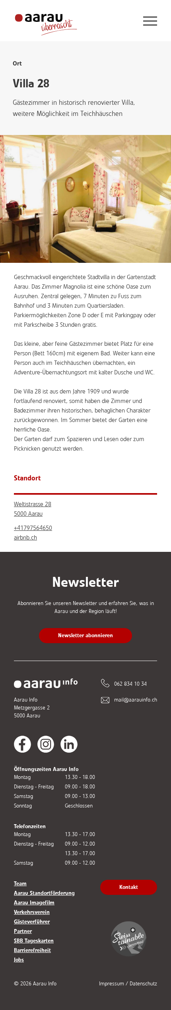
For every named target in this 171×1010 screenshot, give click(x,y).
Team (20, 883)
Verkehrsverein (32, 912)
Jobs (19, 959)
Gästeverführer (32, 921)
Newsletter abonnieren (85, 635)
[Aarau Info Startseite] (52, 21)
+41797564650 (33, 528)
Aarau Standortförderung (44, 893)
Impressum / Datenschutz (128, 983)
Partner (23, 931)
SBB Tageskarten (34, 940)
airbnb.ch (25, 537)
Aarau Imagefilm (34, 902)
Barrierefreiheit (32, 950)
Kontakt (128, 887)
